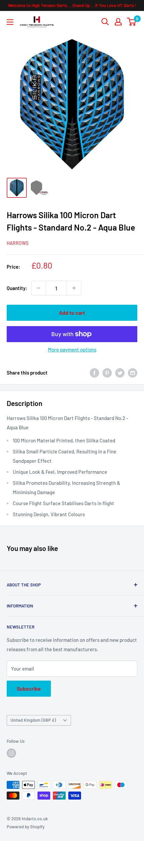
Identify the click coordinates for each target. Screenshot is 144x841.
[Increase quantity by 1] (74, 288)
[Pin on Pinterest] (107, 373)
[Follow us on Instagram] (11, 753)
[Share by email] (132, 373)
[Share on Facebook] (94, 373)
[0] (132, 22)
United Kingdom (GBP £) (33, 720)
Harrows (17, 243)
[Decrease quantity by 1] (38, 288)
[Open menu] (10, 22)
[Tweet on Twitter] (120, 373)
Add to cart (72, 312)
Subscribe (29, 688)
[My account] (118, 21)
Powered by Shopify (26, 826)
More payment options (72, 349)
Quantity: (17, 288)
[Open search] (105, 21)
